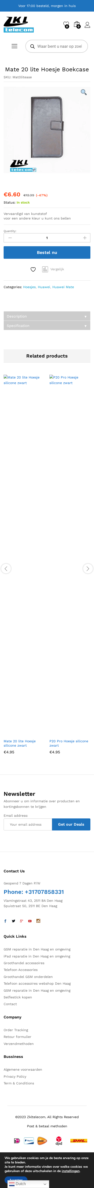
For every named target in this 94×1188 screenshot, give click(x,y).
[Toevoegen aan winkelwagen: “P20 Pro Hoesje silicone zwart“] (58, 733)
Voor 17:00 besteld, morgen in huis (47, 6)
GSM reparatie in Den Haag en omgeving (37, 949)
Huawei (44, 287)
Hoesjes (29, 287)
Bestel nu (47, 252)
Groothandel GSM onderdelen (28, 977)
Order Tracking (16, 1030)
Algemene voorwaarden (23, 1069)
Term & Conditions (19, 1083)
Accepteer (16, 1180)
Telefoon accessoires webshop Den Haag (37, 983)
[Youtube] (30, 921)
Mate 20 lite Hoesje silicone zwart (20, 743)
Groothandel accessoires (24, 963)
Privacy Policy (15, 1076)
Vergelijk (57, 269)
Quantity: (10, 231)
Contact (10, 1004)
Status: (9, 202)
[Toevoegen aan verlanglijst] (33, 269)
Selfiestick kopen (18, 997)
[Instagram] (38, 921)
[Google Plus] (22, 921)
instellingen (71, 1171)
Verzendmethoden (19, 1044)
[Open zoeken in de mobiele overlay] (56, 46)
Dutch (20, 1184)
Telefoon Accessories (21, 970)
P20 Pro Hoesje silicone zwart (68, 743)
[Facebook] (5, 921)
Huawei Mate (63, 287)
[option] (47, 130)
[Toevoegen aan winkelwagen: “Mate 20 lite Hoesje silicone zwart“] (12, 733)
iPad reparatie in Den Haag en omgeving (37, 956)
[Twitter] (13, 921)
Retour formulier (17, 1037)
